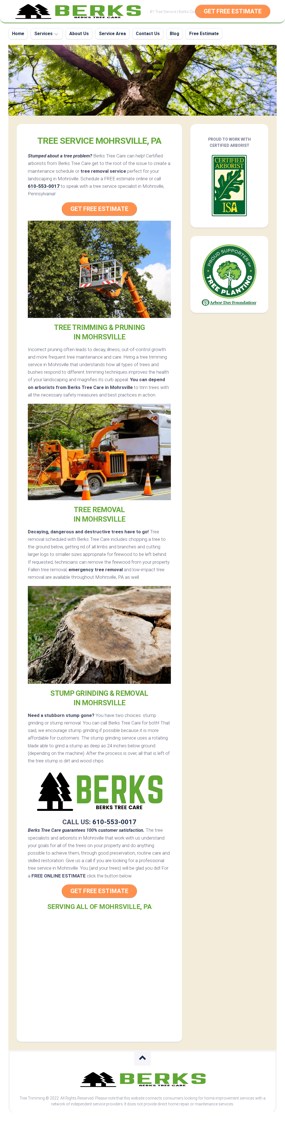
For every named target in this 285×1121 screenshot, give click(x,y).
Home (18, 33)
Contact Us (148, 33)
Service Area (112, 33)
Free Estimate (204, 33)
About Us (79, 33)
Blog (174, 33)
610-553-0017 (44, 186)
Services (43, 33)
